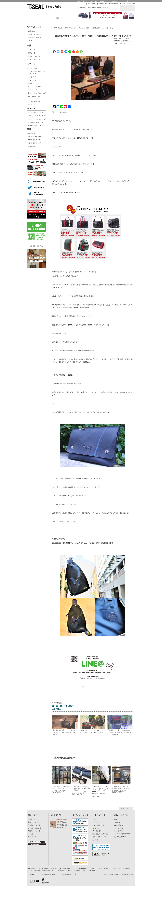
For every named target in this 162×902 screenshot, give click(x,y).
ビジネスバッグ (33, 68)
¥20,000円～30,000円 (34, 143)
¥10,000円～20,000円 (34, 140)
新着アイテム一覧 (33, 822)
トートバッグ (32, 77)
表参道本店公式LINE (120, 837)
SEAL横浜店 (58, 28)
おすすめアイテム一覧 (34, 828)
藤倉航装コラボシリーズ (35, 125)
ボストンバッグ (33, 83)
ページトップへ (125, 809)
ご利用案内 (95, 822)
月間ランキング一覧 (34, 59)
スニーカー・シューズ (35, 101)
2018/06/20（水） (126, 41)
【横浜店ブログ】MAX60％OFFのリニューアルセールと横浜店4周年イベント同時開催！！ (119, 732)
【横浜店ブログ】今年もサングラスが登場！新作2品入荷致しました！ (81, 788)
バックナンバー (33, 41)
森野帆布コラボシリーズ (35, 122)
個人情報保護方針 (67, 874)
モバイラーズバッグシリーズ (37, 119)
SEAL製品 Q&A (97, 831)
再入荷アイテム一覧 (34, 56)
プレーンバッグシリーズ (35, 112)
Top (52, 28)
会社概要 (95, 840)
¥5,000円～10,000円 (34, 136)
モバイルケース (33, 90)
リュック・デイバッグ (35, 80)
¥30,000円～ (32, 146)
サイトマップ (32, 837)
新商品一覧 (31, 53)
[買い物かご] (127, 6)
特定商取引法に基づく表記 (48, 874)
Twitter (116, 819)
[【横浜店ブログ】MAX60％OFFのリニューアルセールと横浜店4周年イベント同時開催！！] (119, 722)
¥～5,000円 (31, 133)
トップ (94, 819)
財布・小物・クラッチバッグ (37, 93)
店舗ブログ (123, 43)
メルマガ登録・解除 (98, 825)
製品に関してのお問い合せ (100, 834)
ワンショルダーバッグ (35, 86)
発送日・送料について (99, 837)
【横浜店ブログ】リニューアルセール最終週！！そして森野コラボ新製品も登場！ (64, 732)
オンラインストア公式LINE (122, 834)
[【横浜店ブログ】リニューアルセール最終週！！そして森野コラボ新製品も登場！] (65, 722)
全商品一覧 (31, 50)
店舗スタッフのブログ (35, 34)
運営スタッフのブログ (35, 37)
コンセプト (31, 834)
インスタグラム (118, 828)
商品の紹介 (31, 31)
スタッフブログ (118, 831)
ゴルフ (30, 105)
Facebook (117, 822)
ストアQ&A (95, 828)
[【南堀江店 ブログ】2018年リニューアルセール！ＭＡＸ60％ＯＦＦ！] (92, 722)
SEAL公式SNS (118, 825)
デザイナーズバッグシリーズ (37, 116)
